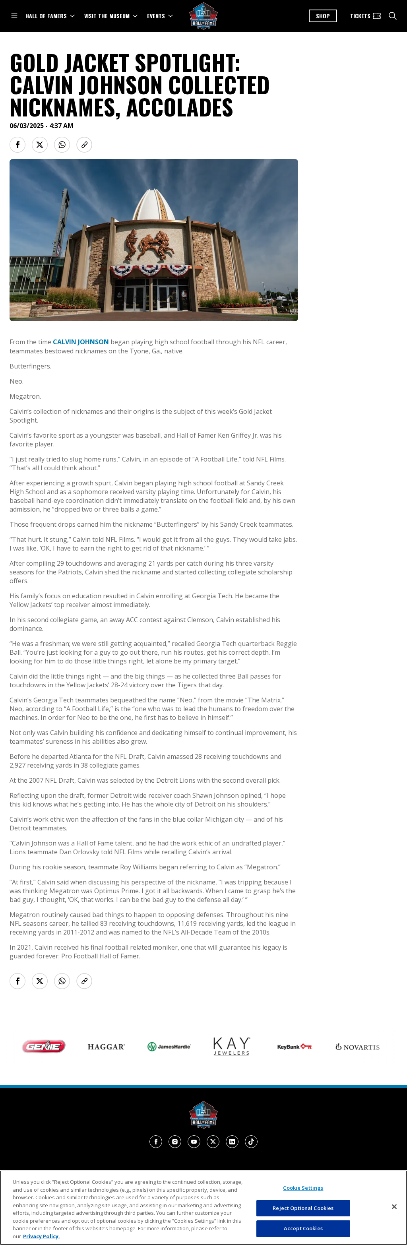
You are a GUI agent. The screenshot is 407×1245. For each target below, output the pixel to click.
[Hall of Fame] (203, 1115)
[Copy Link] (84, 145)
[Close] (394, 1207)
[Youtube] (194, 1141)
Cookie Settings (303, 1187)
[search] (392, 16)
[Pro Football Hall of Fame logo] (203, 16)
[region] (203, 1207)
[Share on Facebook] (17, 145)
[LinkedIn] (232, 1141)
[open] (14, 16)
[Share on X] (40, 145)
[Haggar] (92, 1046)
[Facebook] (155, 1141)
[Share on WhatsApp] (62, 145)
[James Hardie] (155, 1046)
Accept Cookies (303, 1228)
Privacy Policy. (41, 1236)
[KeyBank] (280, 1046)
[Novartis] (343, 1046)
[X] (213, 1141)
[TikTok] (251, 1141)
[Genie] (29, 1047)
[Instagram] (175, 1141)
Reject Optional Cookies (303, 1208)
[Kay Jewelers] (218, 1047)
